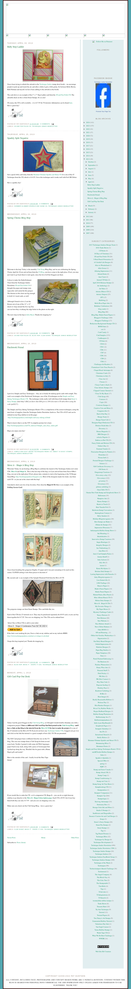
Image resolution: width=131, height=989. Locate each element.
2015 (88, 152)
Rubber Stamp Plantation (102, 714)
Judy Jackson (102, 559)
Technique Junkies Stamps (101, 860)
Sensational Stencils (102, 734)
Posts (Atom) (21, 842)
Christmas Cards (101, 373)
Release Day (102, 702)
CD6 (101, 350)
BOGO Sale (102, 326)
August (91, 168)
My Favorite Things (102, 606)
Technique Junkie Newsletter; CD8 (102, 848)
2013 (88, 159)
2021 (88, 132)
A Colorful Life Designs (102, 262)
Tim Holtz (102, 886)
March (90, 205)
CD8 (101, 355)
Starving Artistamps (101, 801)
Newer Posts (11, 837)
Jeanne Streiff (102, 557)
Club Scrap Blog (38, 722)
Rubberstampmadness (102, 720)
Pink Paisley (102, 673)
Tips (102, 889)
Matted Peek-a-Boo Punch (102, 594)
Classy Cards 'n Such (102, 385)
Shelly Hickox (102, 737)
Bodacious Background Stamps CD (102, 323)
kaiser (102, 565)
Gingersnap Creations (102, 472)
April (90, 182)
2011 (88, 220)
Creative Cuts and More (102, 408)
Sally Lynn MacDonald (102, 723)
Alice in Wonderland (102, 265)
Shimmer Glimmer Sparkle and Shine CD (47, 174)
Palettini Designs (102, 647)
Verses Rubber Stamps (102, 930)
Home (43, 837)
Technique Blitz (101, 836)
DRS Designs (102, 434)
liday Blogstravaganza (102, 577)
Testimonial (102, 871)
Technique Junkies (101, 854)
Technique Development (102, 842)
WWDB (101, 938)
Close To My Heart (101, 393)
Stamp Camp (102, 775)
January (91, 212)
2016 (88, 149)
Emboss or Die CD (101, 440)
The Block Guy (102, 877)
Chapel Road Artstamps (102, 370)
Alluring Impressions (101, 271)
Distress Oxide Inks (102, 425)
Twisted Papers (102, 915)
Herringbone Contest (102, 513)
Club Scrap (41, 269)
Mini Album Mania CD (102, 597)
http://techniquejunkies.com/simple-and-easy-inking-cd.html (29, 417)
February (91, 209)
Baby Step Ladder (15, 46)
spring (102, 763)
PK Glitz (102, 676)
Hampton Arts (102, 498)
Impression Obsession (102, 527)
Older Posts (75, 837)
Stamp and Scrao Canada (102, 769)
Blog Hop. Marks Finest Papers (102, 315)
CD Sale (102, 341)
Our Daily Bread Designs (102, 641)
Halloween (101, 495)
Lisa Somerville (102, 580)
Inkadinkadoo (102, 536)
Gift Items (102, 469)
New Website (102, 621)
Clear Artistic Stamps (101, 387)
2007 (88, 233)
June (90, 175)
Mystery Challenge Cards (102, 612)
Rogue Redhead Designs (102, 711)
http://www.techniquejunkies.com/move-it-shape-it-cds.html (28, 636)
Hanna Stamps (102, 501)
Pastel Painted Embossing (102, 659)
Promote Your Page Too (103, 111)
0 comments (45, 124)
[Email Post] (52, 124)
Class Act (102, 379)
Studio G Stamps (102, 810)
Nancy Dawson (102, 615)
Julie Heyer (30, 315)
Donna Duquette (102, 431)
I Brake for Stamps (101, 525)
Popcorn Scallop (102, 685)
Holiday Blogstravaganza (102, 519)
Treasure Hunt (101, 906)
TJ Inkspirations (102, 895)
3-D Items (102, 250)
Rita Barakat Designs (102, 705)
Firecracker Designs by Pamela (101, 452)
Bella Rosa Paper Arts (102, 303)
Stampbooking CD (101, 787)
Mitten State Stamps (102, 600)
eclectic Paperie (102, 437)
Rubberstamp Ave (102, 717)
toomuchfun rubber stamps (102, 900)
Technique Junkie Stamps (102, 851)
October (91, 162)
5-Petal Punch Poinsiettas (102, 259)
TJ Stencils (102, 898)
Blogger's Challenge (101, 317)
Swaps (102, 819)
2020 (88, 136)
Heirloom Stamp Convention (102, 510)
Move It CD (45, 728)
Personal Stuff (102, 670)
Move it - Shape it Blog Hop (20, 465)
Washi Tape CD (102, 933)
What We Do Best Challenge (102, 935)
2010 (88, 223)
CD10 (102, 344)
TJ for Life (102, 892)
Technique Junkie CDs (55, 731)
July (89, 172)
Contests (102, 399)
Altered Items (102, 274)
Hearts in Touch (102, 504)
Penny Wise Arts (102, 667)
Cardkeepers (102, 338)
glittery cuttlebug (102, 487)
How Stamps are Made (102, 522)
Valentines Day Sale (102, 924)
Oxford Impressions (102, 644)
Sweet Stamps (102, 828)
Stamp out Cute (102, 781)
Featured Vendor (102, 449)
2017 (88, 146)
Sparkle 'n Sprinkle (102, 758)
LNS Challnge (102, 583)
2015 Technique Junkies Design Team (102, 245)
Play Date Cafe (102, 682)
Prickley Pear (102, 688)
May (90, 178)
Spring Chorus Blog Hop (18, 217)
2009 (88, 226)
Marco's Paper (102, 586)
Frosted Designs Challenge (102, 460)
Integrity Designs (102, 545)
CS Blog (41, 272)
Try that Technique (102, 909)
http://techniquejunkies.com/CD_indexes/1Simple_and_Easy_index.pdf (32, 425)
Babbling (102, 300)
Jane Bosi (102, 551)
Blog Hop (36, 335)
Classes (102, 382)
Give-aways (101, 478)
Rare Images (102, 696)
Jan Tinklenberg (102, 548)
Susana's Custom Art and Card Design (102, 816)
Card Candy (102, 332)
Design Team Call (102, 420)
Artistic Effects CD (102, 291)
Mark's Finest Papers (102, 589)
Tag (102, 830)
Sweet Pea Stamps (102, 825)
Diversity (102, 428)
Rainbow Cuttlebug (102, 691)
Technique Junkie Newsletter (44, 126)
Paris (102, 656)
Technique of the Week (102, 863)
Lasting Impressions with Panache (102, 574)
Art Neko (102, 288)
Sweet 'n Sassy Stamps (62, 451)
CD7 (102, 352)
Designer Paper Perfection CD (102, 422)
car (102, 329)
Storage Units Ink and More (102, 807)
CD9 (102, 358)
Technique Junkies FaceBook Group (102, 857)
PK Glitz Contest (102, 679)
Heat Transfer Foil (102, 507)
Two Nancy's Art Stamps (102, 918)
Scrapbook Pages (102, 726)
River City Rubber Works (102, 708)
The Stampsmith (102, 883)
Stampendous (102, 790)
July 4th (102, 562)
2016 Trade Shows (102, 248)
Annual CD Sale (102, 280)
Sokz (102, 755)
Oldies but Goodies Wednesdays (102, 635)
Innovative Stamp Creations (101, 539)
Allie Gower (102, 268)
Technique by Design (102, 839)
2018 (88, 142)
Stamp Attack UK (102, 772)
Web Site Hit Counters (103, 951)
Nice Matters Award (102, 624)
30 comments (44, 333)
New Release (101, 618)
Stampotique (102, 798)
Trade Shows (102, 903)
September (92, 165)
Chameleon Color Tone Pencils (102, 367)
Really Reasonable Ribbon (102, 699)
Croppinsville (102, 411)
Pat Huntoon (102, 661)
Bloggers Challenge (102, 320)
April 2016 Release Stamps (102, 282)
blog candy (102, 309)
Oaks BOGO (102, 629)
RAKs (102, 694)
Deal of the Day (102, 414)
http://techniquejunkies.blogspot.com (29, 476)
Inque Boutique (102, 542)
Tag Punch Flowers (102, 833)
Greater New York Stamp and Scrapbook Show (102, 492)
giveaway (102, 481)
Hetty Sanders (102, 516)
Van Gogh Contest (102, 927)
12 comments (44, 662)
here (70, 103)
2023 (88, 126)
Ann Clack (102, 277)
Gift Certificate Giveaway (102, 466)
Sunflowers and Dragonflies (102, 813)
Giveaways (101, 484)
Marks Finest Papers (102, 592)
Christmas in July (102, 376)
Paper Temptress (101, 653)
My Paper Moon (102, 609)
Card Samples (101, 335)
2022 (88, 129)
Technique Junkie (46, 84)
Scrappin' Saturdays (102, 728)
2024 (88, 122)
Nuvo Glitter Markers (102, 627)
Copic (102, 402)
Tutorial (101, 912)
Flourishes (102, 455)
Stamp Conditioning (102, 778)
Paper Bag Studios (102, 650)
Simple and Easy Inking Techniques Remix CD (33, 451)
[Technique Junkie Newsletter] (103, 95)
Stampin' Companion (101, 793)
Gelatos (102, 463)
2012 (88, 216)
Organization (102, 638)
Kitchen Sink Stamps (102, 571)
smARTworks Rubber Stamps (102, 752)
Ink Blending (102, 533)
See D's (102, 731)
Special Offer (102, 761)
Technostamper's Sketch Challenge (102, 868)
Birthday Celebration (101, 306)
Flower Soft (102, 457)
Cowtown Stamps (102, 405)
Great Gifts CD (102, 490)
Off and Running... (102, 632)
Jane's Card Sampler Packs (102, 554)
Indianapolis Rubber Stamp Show (102, 530)
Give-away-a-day (102, 475)
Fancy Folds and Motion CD (102, 443)
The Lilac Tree (102, 880)
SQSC (102, 766)
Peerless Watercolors (102, 664)
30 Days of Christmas (101, 253)
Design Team (102, 417)
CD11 (102, 347)
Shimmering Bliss (102, 743)
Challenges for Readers (102, 364)
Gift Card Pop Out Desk (18, 676)
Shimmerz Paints (102, 746)
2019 (88, 139)
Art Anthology (102, 285)
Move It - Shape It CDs (32, 664)
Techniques (102, 865)
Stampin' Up (101, 796)
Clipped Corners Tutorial (102, 390)
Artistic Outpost (101, 294)
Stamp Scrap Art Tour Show (102, 784)
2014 (88, 156)
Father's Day (102, 446)
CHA (102, 361)
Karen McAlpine (102, 568)
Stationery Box (102, 804)
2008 (88, 230)
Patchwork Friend (15, 347)
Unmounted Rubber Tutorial (102, 921)
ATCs (102, 297)
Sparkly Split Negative (17, 138)
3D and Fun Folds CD (63, 95)
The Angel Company (102, 874)
